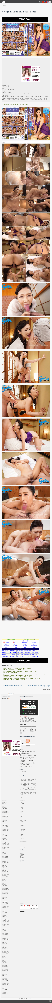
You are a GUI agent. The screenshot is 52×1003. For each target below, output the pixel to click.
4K (20, 806)
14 (30, 729)
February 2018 (5, 933)
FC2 (21, 812)
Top (50, 1001)
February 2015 (5, 979)
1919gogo (30, 751)
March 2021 (5, 885)
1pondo (22, 751)
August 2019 (5, 910)
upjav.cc (21, 856)
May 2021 (4, 883)
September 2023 (6, 847)
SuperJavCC (8, 13)
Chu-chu (31, 755)
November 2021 (6, 875)
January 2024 (5, 842)
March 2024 (5, 839)
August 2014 (5, 987)
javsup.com (21, 852)
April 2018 (5, 930)
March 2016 (5, 962)
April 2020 (5, 899)
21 (30, 730)
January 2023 (5, 857)
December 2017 (6, 935)
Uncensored (26, 765)
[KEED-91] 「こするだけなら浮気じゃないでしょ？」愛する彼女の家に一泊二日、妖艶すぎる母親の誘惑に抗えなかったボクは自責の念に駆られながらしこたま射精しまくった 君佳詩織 (28, 792)
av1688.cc (21, 853)
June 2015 (5, 974)
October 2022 (5, 861)
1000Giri (26, 751)
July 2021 (4, 880)
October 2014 (5, 984)
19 (25, 730)
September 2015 (6, 970)
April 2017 (5, 946)
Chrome (29, 755)
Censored (4, 682)
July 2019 (4, 911)
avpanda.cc (22, 857)
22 (32, 730)
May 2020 (4, 898)
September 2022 (6, 862)
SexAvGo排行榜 (22, 847)
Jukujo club (25, 758)
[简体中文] (43, 1)
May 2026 (4, 806)
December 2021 (6, 874)
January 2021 (5, 888)
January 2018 (5, 934)
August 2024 (5, 833)
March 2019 (5, 916)
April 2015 (5, 976)
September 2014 (6, 985)
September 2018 (6, 924)
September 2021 (6, 878)
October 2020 (5, 892)
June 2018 (5, 928)
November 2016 (6, 952)
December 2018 (6, 920)
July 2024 (4, 834)
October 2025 (5, 815)
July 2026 (4, 803)
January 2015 (5, 980)
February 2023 (5, 856)
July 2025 (4, 819)
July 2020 (4, 896)
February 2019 (5, 917)
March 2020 (5, 901)
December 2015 (6, 966)
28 (30, 731)
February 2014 (5, 993)
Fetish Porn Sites (22, 843)
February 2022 (5, 871)
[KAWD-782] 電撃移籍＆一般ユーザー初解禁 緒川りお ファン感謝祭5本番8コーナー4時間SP (20, 671)
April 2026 (5, 807)
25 (23, 731)
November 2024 (6, 829)
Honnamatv (30, 757)
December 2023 (6, 843)
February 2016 (5, 964)
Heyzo (26, 757)
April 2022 (5, 869)
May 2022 (4, 867)
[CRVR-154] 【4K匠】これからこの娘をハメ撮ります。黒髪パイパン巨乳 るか (17, 676)
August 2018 (5, 925)
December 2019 (6, 905)
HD (23, 757)
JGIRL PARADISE (23, 820)
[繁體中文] (46, 1)
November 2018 (6, 921)
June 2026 (5, 804)
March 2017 (5, 947)
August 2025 (5, 817)
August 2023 (5, 848)
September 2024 (6, 831)
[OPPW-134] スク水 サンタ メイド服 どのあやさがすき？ (12, 685)
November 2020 (6, 890)
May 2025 (4, 821)
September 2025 (6, 816)
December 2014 (6, 982)
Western (33, 765)
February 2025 (5, 825)
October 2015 (5, 969)
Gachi (34, 755)
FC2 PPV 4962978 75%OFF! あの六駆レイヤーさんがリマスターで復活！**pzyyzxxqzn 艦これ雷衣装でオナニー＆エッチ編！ (28, 779)
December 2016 (6, 951)
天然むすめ (28, 766)
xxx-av (23, 766)
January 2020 (5, 903)
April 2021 (5, 884)
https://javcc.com (5, 698)
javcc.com (20, 1000)
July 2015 (4, 973)
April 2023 (5, 853)
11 (23, 729)
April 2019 (5, 915)
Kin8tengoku (32, 758)
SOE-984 (30, 763)
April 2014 (5, 992)
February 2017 (5, 948)
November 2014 (6, 983)
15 (32, 729)
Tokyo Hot (22, 830)
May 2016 (4, 960)
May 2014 (4, 991)
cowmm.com (22, 854)
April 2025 (5, 822)
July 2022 (4, 865)
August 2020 (5, 894)
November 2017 (6, 937)
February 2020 (5, 902)
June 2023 (5, 851)
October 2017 (5, 938)
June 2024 (5, 835)
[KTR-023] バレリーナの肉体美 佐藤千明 (10, 672)
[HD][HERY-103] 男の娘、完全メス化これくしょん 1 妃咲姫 (14, 679)
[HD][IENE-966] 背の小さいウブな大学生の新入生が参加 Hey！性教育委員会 (17, 675)
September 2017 (6, 939)
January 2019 (5, 919)
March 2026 (5, 808)
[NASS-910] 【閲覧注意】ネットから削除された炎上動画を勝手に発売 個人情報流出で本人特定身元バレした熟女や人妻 (25, 674)
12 (25, 729)
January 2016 (5, 965)
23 (35, 730)
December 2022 (6, 858)
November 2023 (6, 844)
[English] (48, 1)
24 (20, 731)
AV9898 (34, 751)
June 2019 (5, 912)
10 (20, 729)
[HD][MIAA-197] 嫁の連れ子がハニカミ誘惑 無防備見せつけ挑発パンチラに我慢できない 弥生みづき (22, 678)
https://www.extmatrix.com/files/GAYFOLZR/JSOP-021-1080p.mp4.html (15, 104)
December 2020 (6, 889)
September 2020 (6, 893)
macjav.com (22, 851)
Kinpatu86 (22, 760)
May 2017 (4, 944)
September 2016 (6, 955)
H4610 (21, 757)
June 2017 (5, 943)
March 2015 (5, 978)
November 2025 (6, 813)
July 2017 (4, 942)
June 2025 (5, 820)
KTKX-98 (26, 760)
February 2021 (5, 887)
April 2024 (5, 838)
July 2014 (4, 988)
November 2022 (6, 860)
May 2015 (4, 975)
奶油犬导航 (21, 846)
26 (25, 731)
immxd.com (21, 858)
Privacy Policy (22, 773)
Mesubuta (30, 760)
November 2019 (6, 906)
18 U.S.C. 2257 (23, 771)
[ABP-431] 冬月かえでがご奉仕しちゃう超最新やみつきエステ (15, 669)
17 (20, 730)
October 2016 (5, 953)
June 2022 (5, 866)
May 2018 (4, 929)
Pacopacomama (24, 763)
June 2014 (5, 989)
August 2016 (5, 956)
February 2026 (5, 810)
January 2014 (5, 994)
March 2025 (5, 824)
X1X (20, 766)
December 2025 (6, 812)
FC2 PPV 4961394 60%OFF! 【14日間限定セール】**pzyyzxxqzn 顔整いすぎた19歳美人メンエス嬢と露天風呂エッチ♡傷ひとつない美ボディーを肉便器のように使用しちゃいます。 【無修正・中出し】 (28, 786)
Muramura (22, 761)
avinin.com (21, 855)
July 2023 (4, 849)
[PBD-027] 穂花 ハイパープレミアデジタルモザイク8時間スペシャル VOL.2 (17, 668)
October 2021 (5, 876)
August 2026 (5, 802)
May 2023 (4, 852)
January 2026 (5, 811)
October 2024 (5, 830)
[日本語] (50, 1)
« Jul (20, 734)
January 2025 (5, 826)
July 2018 (4, 926)
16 (35, 729)
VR (21, 833)
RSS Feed (11, 693)
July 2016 (4, 957)
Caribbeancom (24, 753)
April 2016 (5, 961)
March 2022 (5, 870)
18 (23, 730)
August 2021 (5, 879)
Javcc (4, 5)
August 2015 (5, 971)
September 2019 (6, 908)
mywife (26, 761)
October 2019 (5, 907)
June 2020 (5, 897)
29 (32, 731)
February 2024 (5, 840)
